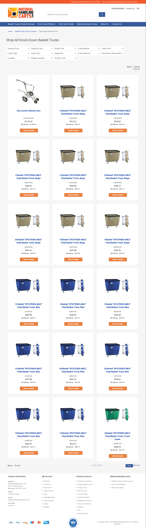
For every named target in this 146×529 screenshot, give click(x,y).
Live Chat (11, 505)
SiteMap (46, 507)
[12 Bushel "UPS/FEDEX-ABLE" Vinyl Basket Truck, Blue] (28, 285)
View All (136, 69)
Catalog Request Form (85, 484)
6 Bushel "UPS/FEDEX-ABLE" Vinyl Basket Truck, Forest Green (117, 436)
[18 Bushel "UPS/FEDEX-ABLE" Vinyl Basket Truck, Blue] (28, 414)
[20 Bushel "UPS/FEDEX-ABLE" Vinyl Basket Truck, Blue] (73, 350)
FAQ (79, 510)
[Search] (102, 14)
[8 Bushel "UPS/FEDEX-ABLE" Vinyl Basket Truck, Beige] (117, 221)
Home (10, 31)
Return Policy (82, 491)
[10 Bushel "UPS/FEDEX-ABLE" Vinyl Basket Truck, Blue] (28, 350)
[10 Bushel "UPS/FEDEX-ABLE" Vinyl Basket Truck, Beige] (73, 221)
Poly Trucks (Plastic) (119, 484)
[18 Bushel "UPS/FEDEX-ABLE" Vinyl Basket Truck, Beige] (117, 156)
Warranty (81, 507)
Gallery (46, 504)
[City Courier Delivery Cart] (28, 92)
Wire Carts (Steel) (118, 487)
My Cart (123, 2)
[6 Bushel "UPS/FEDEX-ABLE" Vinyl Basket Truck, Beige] (28, 156)
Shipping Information (85, 500)
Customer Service (83, 497)
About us (47, 481)
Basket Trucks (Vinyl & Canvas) (25, 31)
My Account (107, 2)
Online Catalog (48, 500)
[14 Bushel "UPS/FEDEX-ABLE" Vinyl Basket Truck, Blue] (73, 414)
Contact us (130, 8)
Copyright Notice (49, 497)
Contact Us (47, 484)
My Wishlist (115, 2)
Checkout (130, 2)
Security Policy (82, 494)
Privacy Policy (82, 487)
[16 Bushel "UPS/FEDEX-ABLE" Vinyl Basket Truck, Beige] (117, 92)
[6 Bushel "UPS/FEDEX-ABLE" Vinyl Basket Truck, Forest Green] (117, 414)
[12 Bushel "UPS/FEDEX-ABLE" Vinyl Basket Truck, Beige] (73, 156)
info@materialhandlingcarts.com (19, 500)
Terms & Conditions (84, 504)
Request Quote (83, 513)
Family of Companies (85, 481)
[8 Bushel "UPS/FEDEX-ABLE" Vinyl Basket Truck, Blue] (117, 285)
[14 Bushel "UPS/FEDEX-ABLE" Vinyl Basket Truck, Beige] (73, 92)
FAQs (45, 494)
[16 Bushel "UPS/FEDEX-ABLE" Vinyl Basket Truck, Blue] (117, 350)
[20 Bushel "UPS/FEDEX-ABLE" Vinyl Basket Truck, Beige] (28, 221)
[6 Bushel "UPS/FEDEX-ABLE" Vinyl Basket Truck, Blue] (73, 285)
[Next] (129, 465)
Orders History (48, 491)
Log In (136, 2)
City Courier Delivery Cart (28, 111)
